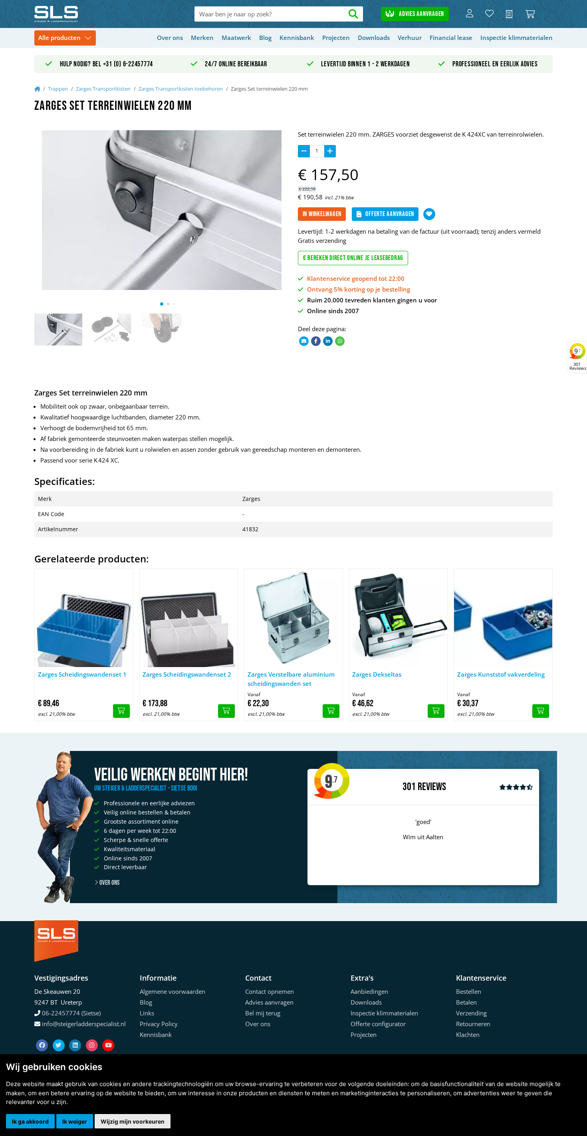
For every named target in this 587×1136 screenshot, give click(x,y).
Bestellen (468, 991)
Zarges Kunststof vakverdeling (501, 674)
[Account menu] (469, 14)
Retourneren (473, 1024)
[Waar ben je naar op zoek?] (353, 14)
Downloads (374, 38)
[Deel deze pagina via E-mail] (304, 340)
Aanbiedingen (369, 991)
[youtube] (108, 1035)
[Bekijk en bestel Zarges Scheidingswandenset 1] (121, 711)
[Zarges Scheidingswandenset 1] (84, 618)
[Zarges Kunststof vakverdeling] (503, 618)
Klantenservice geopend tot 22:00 (356, 278)
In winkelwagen (322, 214)
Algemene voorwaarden (172, 991)
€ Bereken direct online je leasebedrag (353, 258)
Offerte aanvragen (389, 214)
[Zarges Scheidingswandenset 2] (189, 618)
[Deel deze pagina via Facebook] (316, 340)
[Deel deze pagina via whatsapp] (340, 340)
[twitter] (59, 1035)
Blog (265, 38)
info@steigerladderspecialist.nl (84, 1024)
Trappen (58, 88)
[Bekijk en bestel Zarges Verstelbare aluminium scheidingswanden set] (331, 711)
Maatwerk (236, 38)
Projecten (336, 38)
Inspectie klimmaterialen (516, 38)
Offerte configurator (378, 1024)
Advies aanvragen (420, 14)
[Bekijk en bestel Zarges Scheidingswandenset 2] (226, 711)
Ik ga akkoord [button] (30, 1121)
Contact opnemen (269, 991)
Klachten (468, 1035)
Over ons (170, 38)
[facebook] (42, 1035)
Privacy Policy (159, 1024)
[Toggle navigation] (65, 38)
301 (409, 787)
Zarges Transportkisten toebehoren (181, 88)
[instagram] (92, 1035)
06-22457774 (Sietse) (71, 1013)
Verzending (471, 1013)
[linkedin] (75, 1035)
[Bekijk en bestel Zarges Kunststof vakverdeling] (540, 711)
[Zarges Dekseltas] (398, 618)
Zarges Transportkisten (103, 88)
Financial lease (451, 38)
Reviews (432, 787)
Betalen (466, 1002)
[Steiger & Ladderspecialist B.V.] (86, 14)
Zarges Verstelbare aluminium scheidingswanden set (291, 678)
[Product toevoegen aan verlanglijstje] (429, 214)
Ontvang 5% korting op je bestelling (358, 289)
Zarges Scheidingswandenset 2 (187, 674)
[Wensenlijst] (489, 14)
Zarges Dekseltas (376, 674)
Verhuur (410, 38)
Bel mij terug (262, 1013)
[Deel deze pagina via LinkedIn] (328, 340)
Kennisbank (297, 38)
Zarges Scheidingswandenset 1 (82, 674)
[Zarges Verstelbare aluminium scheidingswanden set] (293, 618)
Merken (202, 38)
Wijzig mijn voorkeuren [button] (133, 1121)
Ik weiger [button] (74, 1121)
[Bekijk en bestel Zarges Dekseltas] (436, 711)
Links (147, 1013)
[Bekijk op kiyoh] (516, 787)
